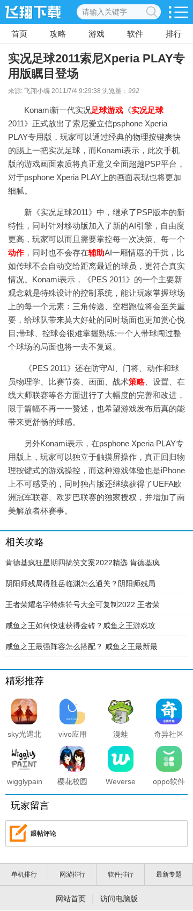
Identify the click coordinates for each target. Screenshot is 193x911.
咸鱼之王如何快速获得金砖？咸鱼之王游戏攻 (80, 625)
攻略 (58, 33)
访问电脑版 (119, 898)
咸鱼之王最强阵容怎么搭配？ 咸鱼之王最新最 (81, 646)
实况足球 (147, 110)
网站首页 (71, 898)
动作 (16, 252)
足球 (99, 110)
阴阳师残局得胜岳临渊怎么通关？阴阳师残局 (80, 583)
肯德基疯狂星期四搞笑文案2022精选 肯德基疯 (82, 562)
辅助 (96, 252)
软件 (135, 33)
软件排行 (120, 874)
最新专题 (169, 874)
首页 (19, 33)
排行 (174, 33)
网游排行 (72, 874)
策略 (137, 381)
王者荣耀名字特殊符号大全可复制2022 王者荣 (82, 604)
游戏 (96, 33)
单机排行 (24, 874)
